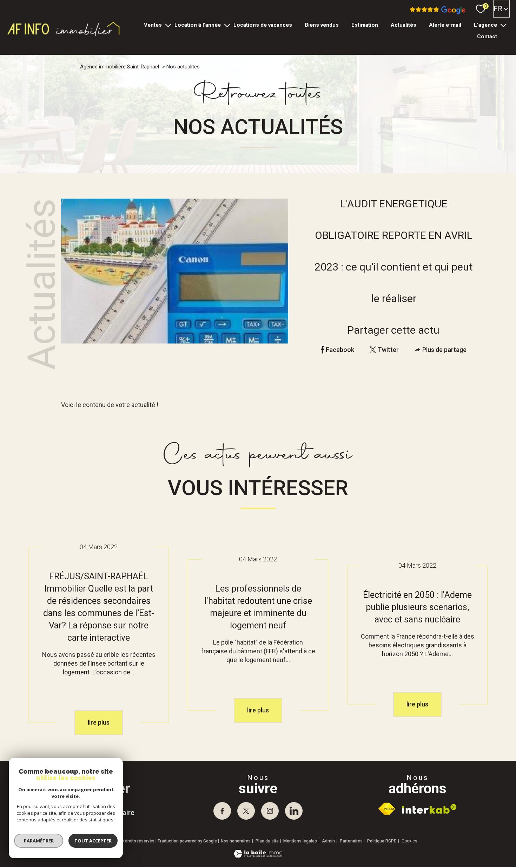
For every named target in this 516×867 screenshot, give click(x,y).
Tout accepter (93, 841)
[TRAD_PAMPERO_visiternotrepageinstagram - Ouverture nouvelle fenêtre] (270, 811)
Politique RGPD (382, 841)
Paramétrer (39, 841)
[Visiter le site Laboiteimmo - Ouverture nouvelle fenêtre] (258, 855)
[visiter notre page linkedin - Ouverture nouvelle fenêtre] (294, 811)
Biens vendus (322, 25)
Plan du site (267, 841)
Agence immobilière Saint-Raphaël (119, 67)
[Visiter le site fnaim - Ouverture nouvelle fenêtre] (387, 808)
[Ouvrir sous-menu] (168, 25)
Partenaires (351, 841)
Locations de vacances (262, 25)
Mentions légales (300, 841)
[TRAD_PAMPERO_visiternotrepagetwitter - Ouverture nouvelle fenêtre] (246, 811)
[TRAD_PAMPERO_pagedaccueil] (63, 35)
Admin (328, 841)
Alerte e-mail (445, 25)
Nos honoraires (236, 841)
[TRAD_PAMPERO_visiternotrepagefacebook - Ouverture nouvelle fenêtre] (222, 811)
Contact (487, 36)
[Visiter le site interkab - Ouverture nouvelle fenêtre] (429, 809)
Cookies (409, 841)
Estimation (364, 25)
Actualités (403, 25)
